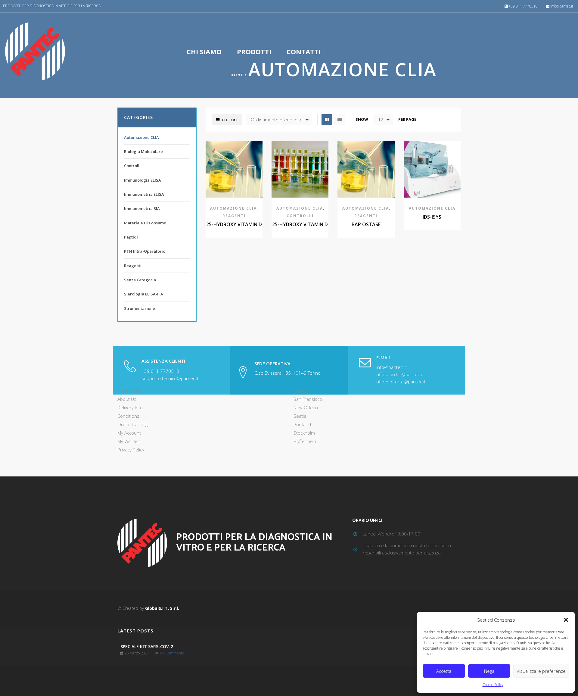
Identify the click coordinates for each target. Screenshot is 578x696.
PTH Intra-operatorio (144, 251)
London (301, 391)
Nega (489, 671)
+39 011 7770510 (523, 6)
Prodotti (254, 51)
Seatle (300, 416)
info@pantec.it (561, 6)
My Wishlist (128, 441)
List (339, 119)
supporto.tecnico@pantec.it (170, 379)
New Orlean (306, 407)
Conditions (128, 416)
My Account (129, 433)
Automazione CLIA (233, 208)
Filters (230, 119)
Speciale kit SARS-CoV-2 (146, 646)
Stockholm (304, 433)
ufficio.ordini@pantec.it (399, 374)
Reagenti (234, 215)
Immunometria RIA (142, 208)
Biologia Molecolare (143, 151)
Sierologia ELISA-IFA (143, 294)
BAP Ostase (366, 224)
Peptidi (131, 237)
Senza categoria (140, 279)
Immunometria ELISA (144, 194)
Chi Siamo (204, 51)
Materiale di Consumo (145, 223)
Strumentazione (139, 308)
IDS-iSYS (432, 217)
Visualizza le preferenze (541, 671)
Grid (327, 119)
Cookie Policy (493, 684)
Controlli (300, 215)
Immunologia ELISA (142, 180)
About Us (126, 399)
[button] (566, 620)
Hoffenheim (306, 441)
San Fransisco (308, 399)
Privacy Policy (130, 450)
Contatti (304, 51)
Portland (302, 424)
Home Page (129, 391)
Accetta (443, 671)
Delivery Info (130, 407)
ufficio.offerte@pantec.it (401, 382)
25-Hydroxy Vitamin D (234, 224)
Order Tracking (132, 424)
